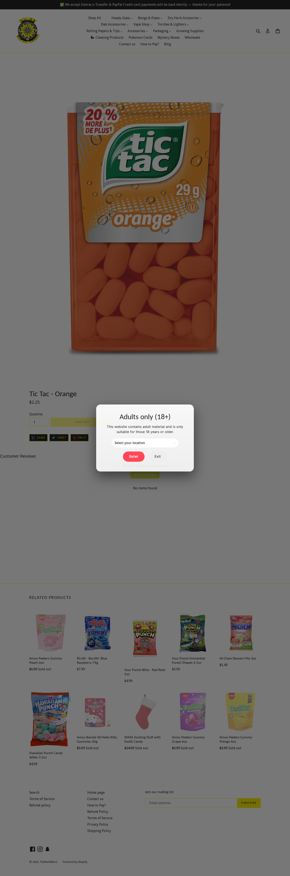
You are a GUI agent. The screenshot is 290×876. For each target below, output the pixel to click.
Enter (133, 456)
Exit (158, 456)
